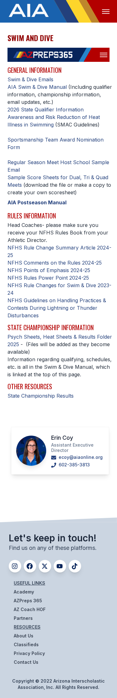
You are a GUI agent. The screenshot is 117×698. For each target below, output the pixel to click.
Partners (23, 618)
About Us (23, 635)
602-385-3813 (73, 464)
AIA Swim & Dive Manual (37, 87)
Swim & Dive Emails (30, 79)
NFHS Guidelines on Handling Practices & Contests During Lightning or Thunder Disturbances (56, 308)
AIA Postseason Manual (36, 202)
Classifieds (26, 644)
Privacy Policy (29, 653)
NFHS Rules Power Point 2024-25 (48, 278)
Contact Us (26, 662)
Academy (24, 591)
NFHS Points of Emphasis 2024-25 (48, 270)
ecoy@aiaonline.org (80, 457)
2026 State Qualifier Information (45, 109)
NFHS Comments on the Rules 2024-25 (54, 263)
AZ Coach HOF (30, 609)
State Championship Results (40, 396)
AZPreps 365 (28, 600)
